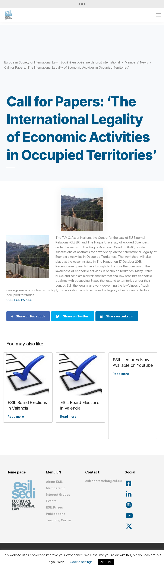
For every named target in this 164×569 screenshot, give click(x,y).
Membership (55, 488)
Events (51, 501)
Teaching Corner (59, 520)
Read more (16, 416)
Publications (55, 514)
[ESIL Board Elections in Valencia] (27, 374)
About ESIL (54, 482)
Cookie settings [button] (81, 562)
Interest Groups (58, 494)
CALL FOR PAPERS (19, 300)
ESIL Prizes (54, 507)
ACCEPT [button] (106, 562)
